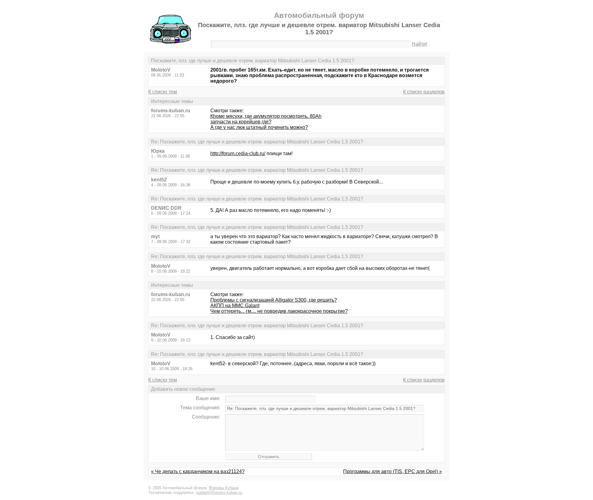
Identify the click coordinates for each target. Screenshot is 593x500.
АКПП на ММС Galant (234, 305)
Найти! (419, 44)
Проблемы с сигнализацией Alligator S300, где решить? (273, 300)
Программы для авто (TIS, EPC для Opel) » (392, 471)
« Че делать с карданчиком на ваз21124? (198, 471)
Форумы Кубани (223, 488)
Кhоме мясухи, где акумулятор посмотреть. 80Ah (266, 116)
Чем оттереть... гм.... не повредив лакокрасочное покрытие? (279, 311)
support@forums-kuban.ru (219, 492)
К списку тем (162, 91)
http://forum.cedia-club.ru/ (237, 153)
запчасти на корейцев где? (240, 121)
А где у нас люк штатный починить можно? (259, 127)
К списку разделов (424, 91)
